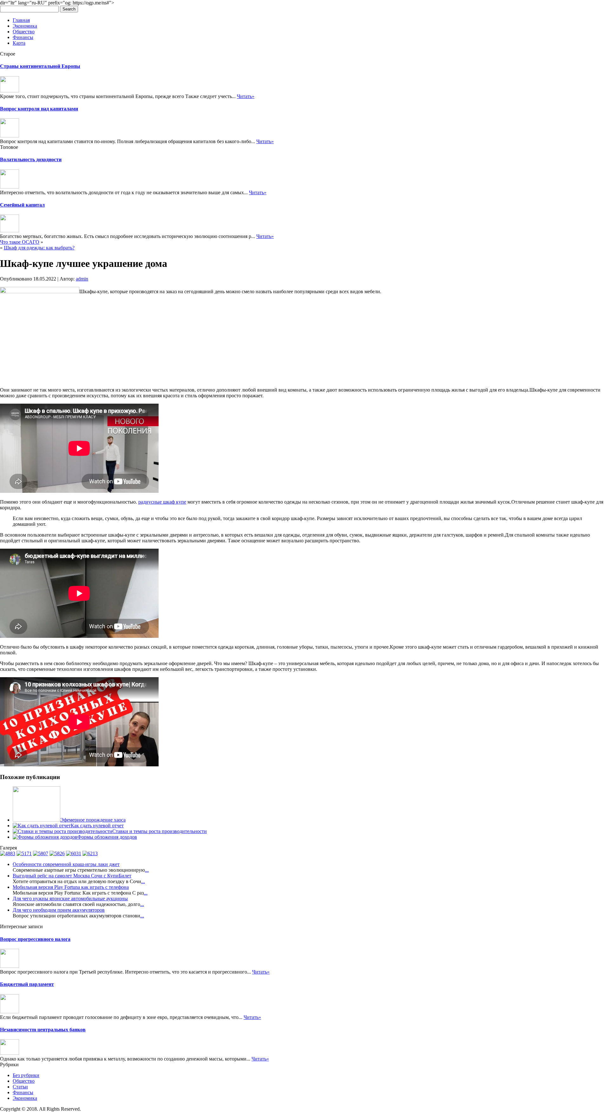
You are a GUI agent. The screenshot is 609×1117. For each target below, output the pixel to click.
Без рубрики (26, 1075)
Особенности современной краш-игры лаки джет (66, 864)
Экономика (25, 26)
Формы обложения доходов (107, 837)
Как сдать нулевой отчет (97, 825)
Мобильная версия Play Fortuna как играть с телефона (71, 887)
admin (82, 278)
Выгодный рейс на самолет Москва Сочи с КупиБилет (72, 875)
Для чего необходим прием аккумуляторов (59, 910)
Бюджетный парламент (27, 984)
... (147, 870)
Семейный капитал (22, 205)
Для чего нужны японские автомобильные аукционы (70, 898)
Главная (21, 20)
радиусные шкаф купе (162, 502)
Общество (24, 31)
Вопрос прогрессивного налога (35, 939)
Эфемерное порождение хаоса (93, 820)
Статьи (20, 1086)
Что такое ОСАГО (19, 242)
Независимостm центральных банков (43, 1029)
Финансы (23, 37)
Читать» (245, 96)
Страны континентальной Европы (40, 66)
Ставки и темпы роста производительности (159, 831)
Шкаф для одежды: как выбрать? (39, 247)
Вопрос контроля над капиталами (39, 108)
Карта (19, 43)
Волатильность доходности (31, 159)
